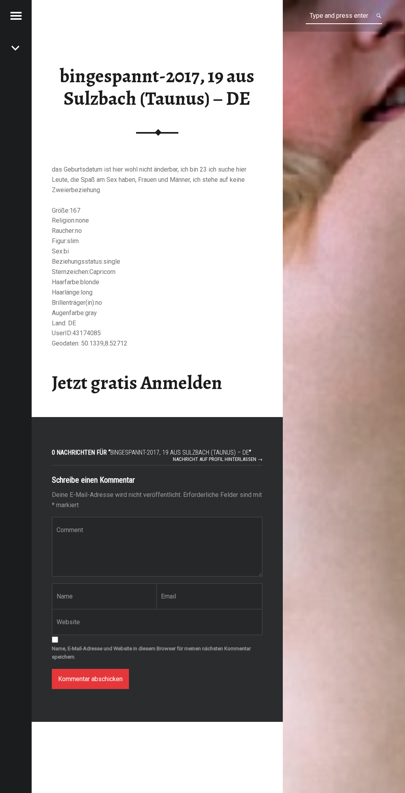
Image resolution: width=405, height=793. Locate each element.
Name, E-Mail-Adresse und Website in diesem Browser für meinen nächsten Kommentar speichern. (151, 653)
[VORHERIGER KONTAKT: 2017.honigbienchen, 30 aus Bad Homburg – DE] (16, 47)
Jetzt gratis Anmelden (137, 383)
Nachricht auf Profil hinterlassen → (218, 459)
